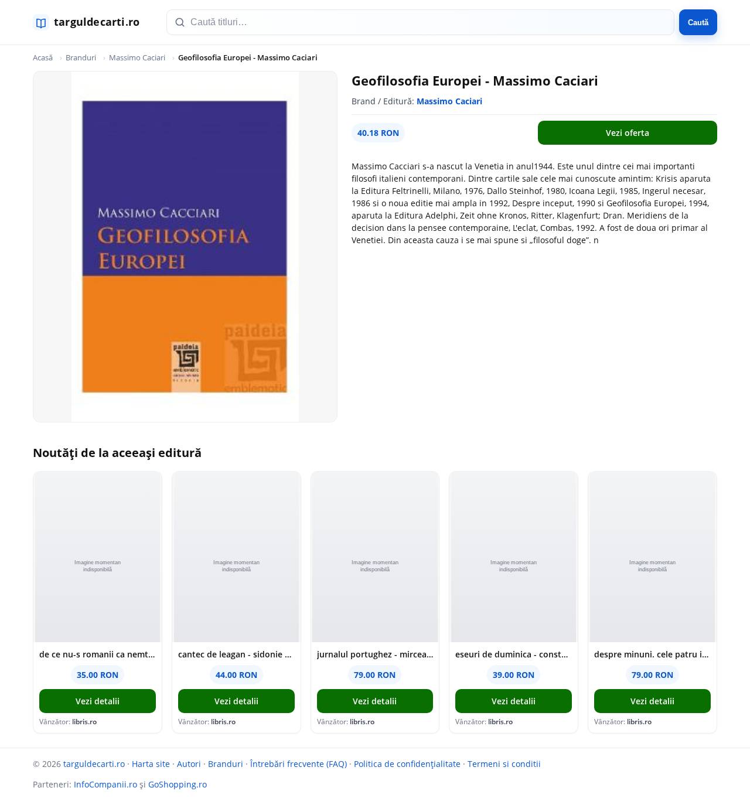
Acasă (43, 57)
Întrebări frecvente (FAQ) (298, 763)
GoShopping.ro (177, 784)
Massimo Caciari (137, 57)
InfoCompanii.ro (105, 784)
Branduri (81, 57)
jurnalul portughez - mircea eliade (375, 654)
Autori (189, 763)
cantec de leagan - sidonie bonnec (236, 654)
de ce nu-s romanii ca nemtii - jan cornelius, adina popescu (97, 654)
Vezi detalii (98, 701)
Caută (698, 22)
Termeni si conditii (504, 763)
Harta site (151, 763)
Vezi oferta (627, 132)
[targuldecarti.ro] (91, 22)
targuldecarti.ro (94, 763)
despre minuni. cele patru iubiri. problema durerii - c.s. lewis (652, 654)
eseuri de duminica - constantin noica (513, 654)
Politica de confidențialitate (407, 763)
